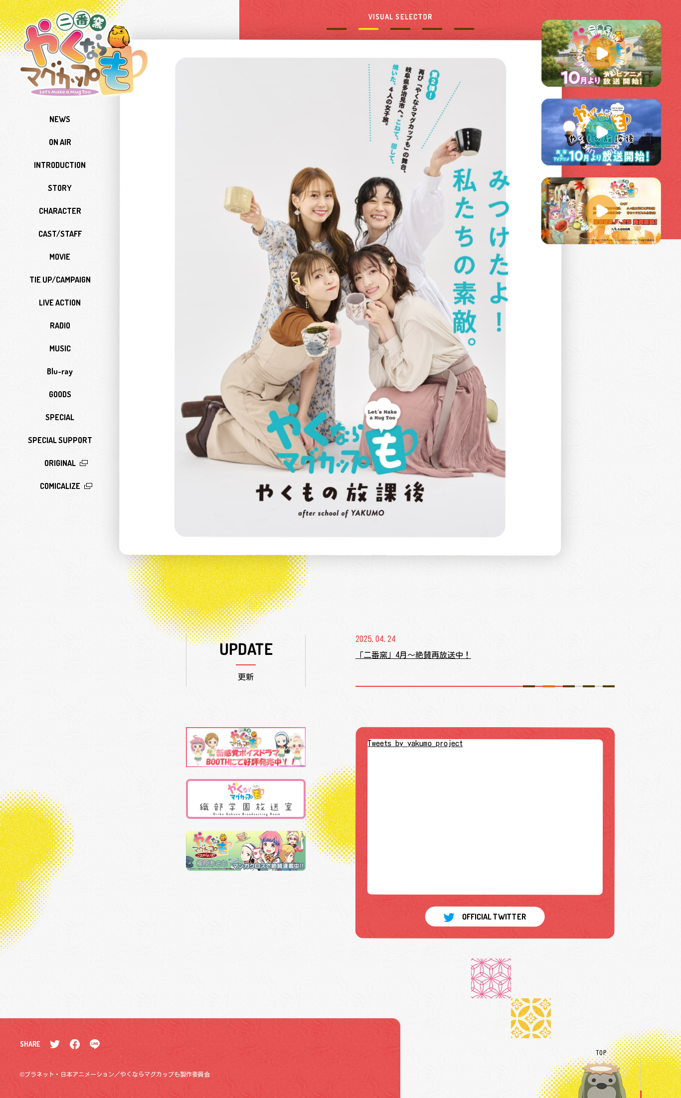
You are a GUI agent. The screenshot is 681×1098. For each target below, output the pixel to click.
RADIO (60, 325)
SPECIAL (59, 417)
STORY (60, 188)
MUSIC (60, 348)
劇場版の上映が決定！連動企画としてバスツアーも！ (451, 655)
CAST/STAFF (60, 234)
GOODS (60, 394)
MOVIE (59, 257)
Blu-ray (60, 371)
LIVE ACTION (60, 303)
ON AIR (60, 142)
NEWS (59, 119)
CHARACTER (60, 211)
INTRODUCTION (60, 165)
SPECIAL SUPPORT (60, 440)
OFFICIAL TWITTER (494, 917)
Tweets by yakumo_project (415, 743)
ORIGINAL (60, 463)
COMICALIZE (60, 486)
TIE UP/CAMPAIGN (60, 280)
